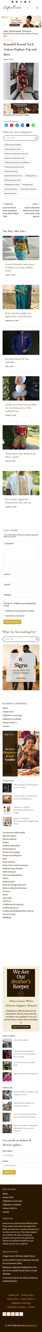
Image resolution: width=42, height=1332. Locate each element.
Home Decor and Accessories (15, 865)
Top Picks (7, 901)
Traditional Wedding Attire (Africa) (18, 911)
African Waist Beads (21, 1040)
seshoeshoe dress (11, 189)
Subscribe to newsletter (15, 616)
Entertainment (9, 849)
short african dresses (28, 189)
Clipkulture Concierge (12, 715)
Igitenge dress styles (12, 185)
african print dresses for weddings (16, 162)
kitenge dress (27, 185)
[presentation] (21, 248)
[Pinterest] (12, 2)
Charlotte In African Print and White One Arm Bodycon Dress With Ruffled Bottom (21, 407)
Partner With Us (10, 722)
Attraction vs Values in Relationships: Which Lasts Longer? (23, 810)
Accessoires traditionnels (14, 832)
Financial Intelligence (12, 855)
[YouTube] (25, 2)
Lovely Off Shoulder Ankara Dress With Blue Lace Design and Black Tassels (19, 267)
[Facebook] (17, 2)
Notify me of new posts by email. (20, 611)
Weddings (7, 917)
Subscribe (9, 1172)
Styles (5, 894)
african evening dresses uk (14, 158)
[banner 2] (21, 108)
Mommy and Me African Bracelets (26, 1073)
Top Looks (7, 898)
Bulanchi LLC (31, 1325)
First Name (7, 1151)
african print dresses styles (14, 167)
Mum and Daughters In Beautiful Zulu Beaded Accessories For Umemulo (25, 1128)
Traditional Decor (10, 908)
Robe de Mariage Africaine (14, 885)
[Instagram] (21, 2)
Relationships (9, 881)
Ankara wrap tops (11, 171)
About (5, 708)
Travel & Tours (9, 914)
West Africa (8, 40)
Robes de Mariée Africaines (14, 888)
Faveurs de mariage (11, 852)
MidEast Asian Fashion (13, 868)
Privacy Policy (27, 1295)
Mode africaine (9, 872)
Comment (9, 543)
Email (7, 584)
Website (7, 595)
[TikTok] (29, 2)
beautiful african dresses (13, 176)
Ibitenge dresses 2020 (12, 180)
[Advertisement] (21, 943)
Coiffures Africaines (11, 845)
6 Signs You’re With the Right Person (19, 1256)
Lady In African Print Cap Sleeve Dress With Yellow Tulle (11, 210)
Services (6, 891)
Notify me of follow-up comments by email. (20, 604)
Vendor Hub (8, 712)
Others (6, 878)
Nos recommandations (13, 875)
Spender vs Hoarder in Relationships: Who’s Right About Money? (26, 821)
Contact (6, 726)
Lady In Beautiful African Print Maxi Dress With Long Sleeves (31, 210)
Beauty (6, 842)
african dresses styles (12, 149)
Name (7, 574)
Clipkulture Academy (12, 719)
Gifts (5, 859)
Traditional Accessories (13, 904)
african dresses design (12, 145)
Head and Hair (9, 862)
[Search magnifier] (35, 137)
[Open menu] (37, 8)
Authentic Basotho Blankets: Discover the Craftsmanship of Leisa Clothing (25, 1054)
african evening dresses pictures (16, 154)
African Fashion (9, 839)
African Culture (9, 836)
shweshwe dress (10, 193)
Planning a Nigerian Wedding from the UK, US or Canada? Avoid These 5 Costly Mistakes (20, 1270)
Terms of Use (13, 1299)
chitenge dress (30, 176)
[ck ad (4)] (21, 21)
